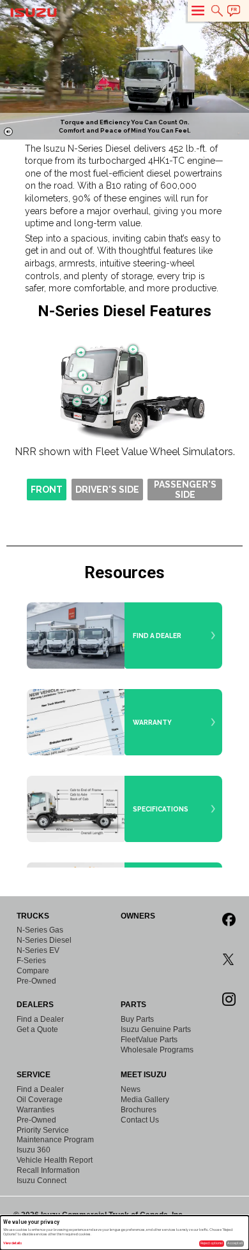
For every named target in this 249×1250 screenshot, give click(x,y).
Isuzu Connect (41, 1180)
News (130, 1089)
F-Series (31, 960)
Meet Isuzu (144, 1074)
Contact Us (140, 1120)
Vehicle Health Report (55, 1160)
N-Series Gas (40, 930)
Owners (138, 916)
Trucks (33, 916)
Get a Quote (37, 1029)
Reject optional (211, 1243)
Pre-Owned (36, 981)
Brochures (138, 1109)
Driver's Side (107, 489)
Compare (33, 970)
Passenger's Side (185, 489)
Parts (133, 1004)
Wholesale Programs (157, 1049)
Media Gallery (145, 1099)
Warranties (35, 1109)
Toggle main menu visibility (198, 10)
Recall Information (48, 1170)
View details (12, 1243)
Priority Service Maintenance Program (55, 1135)
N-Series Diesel (44, 940)
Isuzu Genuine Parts (156, 1029)
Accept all (235, 1243)
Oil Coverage (40, 1099)
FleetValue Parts (149, 1039)
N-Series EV (38, 950)
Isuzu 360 (33, 1149)
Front (47, 489)
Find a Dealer (40, 1019)
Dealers (35, 1004)
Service (33, 1074)
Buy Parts (137, 1019)
